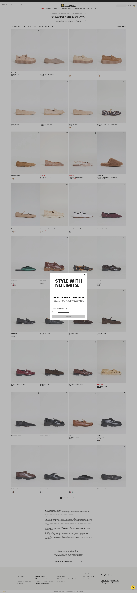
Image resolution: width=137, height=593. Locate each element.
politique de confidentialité (63, 312)
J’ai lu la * (62, 312)
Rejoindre (68, 316)
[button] (133, 587)
